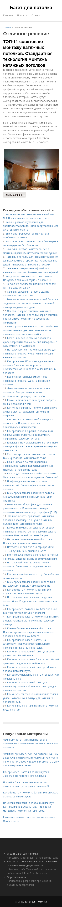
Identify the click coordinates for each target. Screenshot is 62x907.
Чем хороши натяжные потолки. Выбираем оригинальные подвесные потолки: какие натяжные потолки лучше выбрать (30, 330)
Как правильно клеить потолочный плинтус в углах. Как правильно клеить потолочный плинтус (31, 620)
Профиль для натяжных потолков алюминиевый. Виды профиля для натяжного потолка (29, 485)
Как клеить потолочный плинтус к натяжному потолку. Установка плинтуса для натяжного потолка (29, 686)
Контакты (12, 861)
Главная (8, 15)
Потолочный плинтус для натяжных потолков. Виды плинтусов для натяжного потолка (28, 566)
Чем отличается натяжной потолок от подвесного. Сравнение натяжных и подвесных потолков (30, 743)
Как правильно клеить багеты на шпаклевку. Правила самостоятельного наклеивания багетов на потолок (26, 643)
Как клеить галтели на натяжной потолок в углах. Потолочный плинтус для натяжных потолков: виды (31, 697)
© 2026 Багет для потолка (22, 853)
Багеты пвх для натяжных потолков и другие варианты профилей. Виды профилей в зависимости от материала (30, 341)
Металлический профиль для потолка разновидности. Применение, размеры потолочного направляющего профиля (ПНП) (30, 508)
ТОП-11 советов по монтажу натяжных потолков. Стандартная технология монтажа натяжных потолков (28, 53)
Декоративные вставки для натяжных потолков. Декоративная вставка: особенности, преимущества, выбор (27, 392)
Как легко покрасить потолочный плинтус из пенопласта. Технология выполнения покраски (30, 411)
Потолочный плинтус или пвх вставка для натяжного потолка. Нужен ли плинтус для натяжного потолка (29, 353)
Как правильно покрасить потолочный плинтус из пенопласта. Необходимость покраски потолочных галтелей (28, 434)
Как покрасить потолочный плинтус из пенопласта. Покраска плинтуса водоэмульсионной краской (28, 423)
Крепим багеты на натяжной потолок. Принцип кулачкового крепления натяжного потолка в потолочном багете (29, 632)
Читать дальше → (14, 194)
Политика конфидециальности (25, 865)
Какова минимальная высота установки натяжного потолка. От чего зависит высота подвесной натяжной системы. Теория (29, 531)
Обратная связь (16, 877)
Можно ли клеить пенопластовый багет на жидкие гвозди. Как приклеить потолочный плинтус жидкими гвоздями (30, 303)
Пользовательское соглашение (39, 861)
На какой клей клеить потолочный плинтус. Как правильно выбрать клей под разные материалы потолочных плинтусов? (28, 806)
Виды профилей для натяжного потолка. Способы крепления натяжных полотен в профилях (29, 496)
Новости (22, 15)
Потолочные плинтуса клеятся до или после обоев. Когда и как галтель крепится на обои (30, 601)
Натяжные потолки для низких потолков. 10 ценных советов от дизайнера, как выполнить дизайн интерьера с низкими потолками (30, 260)
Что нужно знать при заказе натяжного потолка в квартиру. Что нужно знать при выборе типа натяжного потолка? (28, 519)
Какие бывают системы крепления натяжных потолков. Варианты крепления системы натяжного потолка (28, 465)
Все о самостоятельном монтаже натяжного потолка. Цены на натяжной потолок (26, 380)
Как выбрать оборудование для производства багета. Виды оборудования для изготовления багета (30, 225)
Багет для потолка (31, 7)
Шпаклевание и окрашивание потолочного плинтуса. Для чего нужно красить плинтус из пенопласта (30, 446)
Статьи (36, 15)
